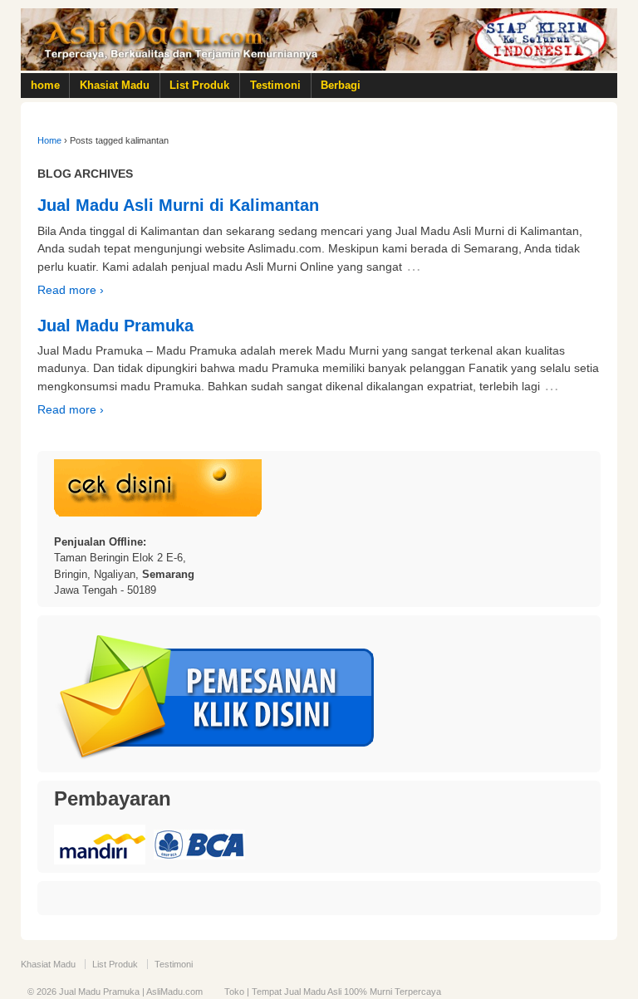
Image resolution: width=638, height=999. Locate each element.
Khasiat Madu (115, 85)
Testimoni (275, 85)
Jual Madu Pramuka (115, 325)
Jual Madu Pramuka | (101, 992)
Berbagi (341, 85)
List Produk (199, 85)
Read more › (70, 289)
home (45, 85)
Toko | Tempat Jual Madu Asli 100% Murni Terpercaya (332, 992)
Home (49, 140)
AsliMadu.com (174, 992)
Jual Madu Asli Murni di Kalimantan (178, 205)
